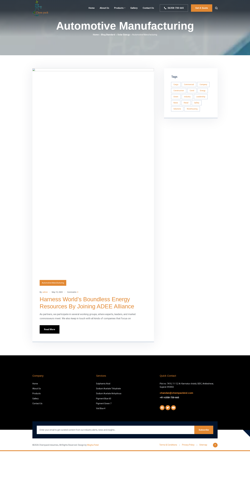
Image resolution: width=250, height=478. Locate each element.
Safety (196, 103)
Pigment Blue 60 (103, 398)
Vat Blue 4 (100, 408)
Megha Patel (93, 445)
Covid (192, 91)
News (175, 103)
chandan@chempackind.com (176, 392)
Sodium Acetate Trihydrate (108, 388)
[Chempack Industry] (40, 8)
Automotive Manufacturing (53, 283)
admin (45, 292)
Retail (186, 103)
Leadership (200, 97)
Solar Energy (123, 34)
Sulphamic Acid (103, 383)
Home (92, 8)
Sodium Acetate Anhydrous (108, 393)
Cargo (175, 85)
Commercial (189, 85)
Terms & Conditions (168, 445)
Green (175, 97)
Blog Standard (108, 34)
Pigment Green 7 (103, 403)
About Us (104, 8)
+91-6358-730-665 (169, 397)
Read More (49, 329)
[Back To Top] (215, 445)
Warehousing (192, 109)
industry (187, 97)
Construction (178, 91)
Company (203, 85)
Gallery (134, 8)
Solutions (177, 109)
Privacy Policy (188, 445)
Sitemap (203, 445)
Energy (202, 91)
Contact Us (148, 8)
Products (119, 8)
